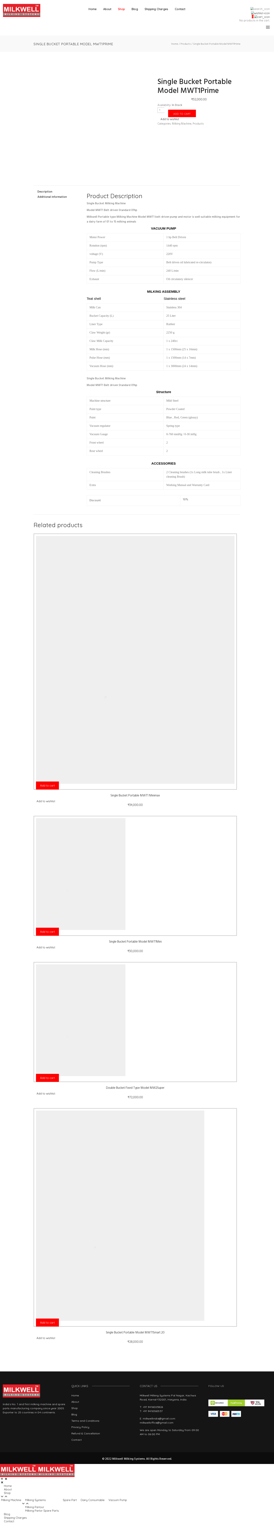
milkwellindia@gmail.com (159, 1418)
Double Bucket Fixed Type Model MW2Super (135, 1088)
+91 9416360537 (153, 1411)
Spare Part (70, 1500)
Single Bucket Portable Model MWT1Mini (135, 942)
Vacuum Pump (117, 1500)
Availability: (164, 105)
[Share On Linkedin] (41, 180)
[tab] (57, 192)
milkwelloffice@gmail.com (156, 1422)
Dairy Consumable (93, 1500)
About (107, 9)
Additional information (52, 197)
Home (93, 9)
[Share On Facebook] (41, 167)
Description (44, 192)
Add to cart (182, 113)
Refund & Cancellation (85, 1433)
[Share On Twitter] (41, 171)
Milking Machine (181, 124)
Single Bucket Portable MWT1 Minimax (135, 795)
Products (198, 124)
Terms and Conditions (85, 1420)
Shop (121, 9)
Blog (135, 9)
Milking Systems (35, 1500)
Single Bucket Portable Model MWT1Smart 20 (135, 1332)
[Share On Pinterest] (41, 175)
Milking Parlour (34, 1507)
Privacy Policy (80, 1427)
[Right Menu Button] (4, 1479)
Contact (180, 9)
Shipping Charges (156, 9)
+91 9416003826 (153, 1407)
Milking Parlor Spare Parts (42, 1510)
